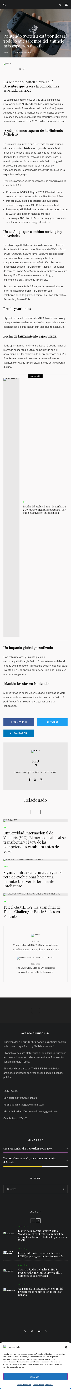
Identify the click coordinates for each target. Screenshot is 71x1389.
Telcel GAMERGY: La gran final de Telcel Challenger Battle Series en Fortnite (32, 911)
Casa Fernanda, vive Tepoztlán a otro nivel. (28, 1148)
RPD (21, 68)
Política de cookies (24, 1384)
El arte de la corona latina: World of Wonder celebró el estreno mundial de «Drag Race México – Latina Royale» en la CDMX (42, 1235)
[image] (35, 820)
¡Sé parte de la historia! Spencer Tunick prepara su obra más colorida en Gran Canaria (40, 1291)
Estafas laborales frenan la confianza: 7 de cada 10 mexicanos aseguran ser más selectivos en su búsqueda (44, 509)
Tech (5, 52)
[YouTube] (39, 1331)
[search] (63, 1189)
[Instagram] (32, 1331)
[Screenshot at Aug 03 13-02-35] (9, 1233)
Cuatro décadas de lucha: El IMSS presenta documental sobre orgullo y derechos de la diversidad (40, 1272)
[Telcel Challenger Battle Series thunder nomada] (35, 894)
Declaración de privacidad (43, 1384)
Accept (35, 1376)
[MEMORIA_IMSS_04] (9, 1270)
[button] (66, 1347)
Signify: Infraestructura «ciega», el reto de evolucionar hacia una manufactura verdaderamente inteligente (32, 879)
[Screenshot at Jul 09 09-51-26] (9, 1289)
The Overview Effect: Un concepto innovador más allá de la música (35, 968)
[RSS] (46, 1331)
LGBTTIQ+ (23, 1226)
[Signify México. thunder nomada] (35, 860)
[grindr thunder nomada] (9, 1252)
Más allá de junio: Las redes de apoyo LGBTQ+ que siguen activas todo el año (40, 1255)
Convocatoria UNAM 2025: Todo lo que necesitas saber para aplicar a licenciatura (35, 945)
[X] (25, 1331)
